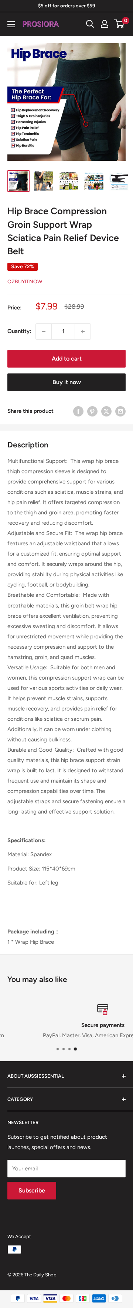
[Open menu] (11, 24)
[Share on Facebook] (78, 411)
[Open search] (90, 24)
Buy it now (66, 382)
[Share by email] (120, 411)
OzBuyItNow (24, 282)
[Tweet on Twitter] (106, 411)
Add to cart (67, 358)
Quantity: (19, 331)
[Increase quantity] (83, 331)
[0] (119, 24)
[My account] (104, 24)
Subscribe (31, 1190)
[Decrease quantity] (43, 331)
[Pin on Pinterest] (92, 411)
